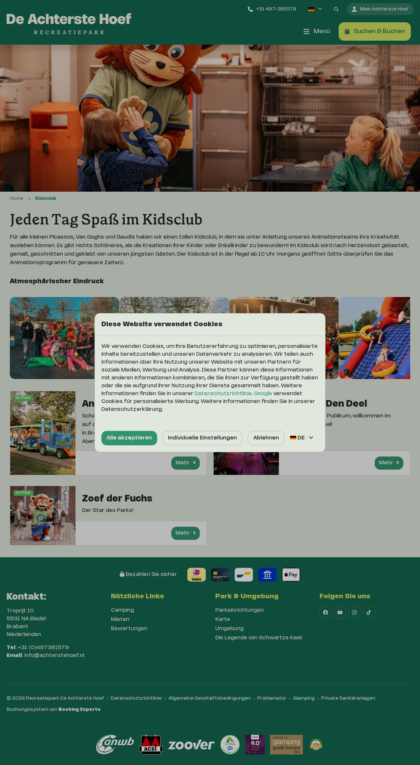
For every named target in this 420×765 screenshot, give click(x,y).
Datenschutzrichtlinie (223, 393)
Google (263, 393)
